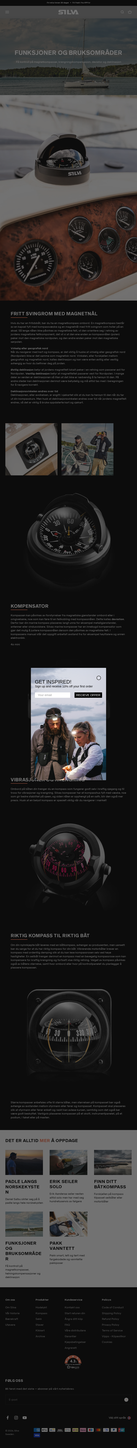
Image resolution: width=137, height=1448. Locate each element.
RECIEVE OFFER (88, 695)
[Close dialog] (99, 678)
